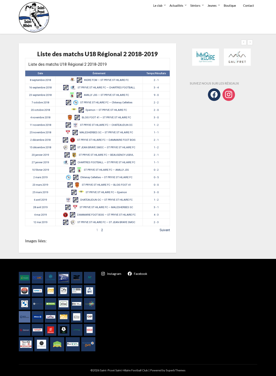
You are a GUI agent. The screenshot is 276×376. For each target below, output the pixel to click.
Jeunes (212, 5)
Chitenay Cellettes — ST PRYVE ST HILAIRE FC (106, 177)
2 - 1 (156, 80)
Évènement (99, 73)
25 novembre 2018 (40, 132)
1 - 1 (156, 132)
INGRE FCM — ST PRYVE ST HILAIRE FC (106, 80)
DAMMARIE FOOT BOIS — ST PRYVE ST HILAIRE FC (106, 214)
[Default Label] (228, 94)
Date (40, 73)
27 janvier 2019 (40, 162)
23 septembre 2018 (40, 94)
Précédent (32, 230)
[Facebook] (214, 94)
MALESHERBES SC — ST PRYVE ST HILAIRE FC (106, 132)
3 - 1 (156, 207)
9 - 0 (156, 94)
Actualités (176, 5)
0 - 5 (156, 177)
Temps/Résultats (156, 73)
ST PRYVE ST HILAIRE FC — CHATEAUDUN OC (106, 124)
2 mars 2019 (40, 177)
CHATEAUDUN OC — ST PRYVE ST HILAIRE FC (106, 199)
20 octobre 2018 (40, 109)
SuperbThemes (175, 370)
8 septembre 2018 (40, 80)
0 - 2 (156, 169)
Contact (248, 5)
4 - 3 (156, 214)
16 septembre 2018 (40, 87)
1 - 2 (156, 124)
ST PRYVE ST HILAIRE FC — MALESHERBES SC (106, 207)
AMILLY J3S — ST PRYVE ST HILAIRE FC (106, 94)
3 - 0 (156, 117)
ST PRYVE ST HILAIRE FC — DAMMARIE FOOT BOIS (106, 139)
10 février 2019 (40, 169)
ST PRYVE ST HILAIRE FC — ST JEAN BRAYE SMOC (106, 222)
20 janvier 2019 (40, 154)
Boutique (230, 5)
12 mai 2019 (40, 222)
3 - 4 (156, 87)
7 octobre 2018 (40, 102)
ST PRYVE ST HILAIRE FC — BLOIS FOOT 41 (106, 184)
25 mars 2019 (40, 192)
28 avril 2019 (40, 207)
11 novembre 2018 (40, 124)
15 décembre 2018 (40, 147)
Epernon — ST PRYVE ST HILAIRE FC (106, 109)
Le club (157, 5)
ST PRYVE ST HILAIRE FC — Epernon (106, 192)
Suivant (165, 230)
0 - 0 (156, 184)
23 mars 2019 (40, 184)
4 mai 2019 (40, 214)
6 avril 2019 (40, 199)
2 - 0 (156, 109)
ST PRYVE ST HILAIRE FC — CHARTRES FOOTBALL (106, 87)
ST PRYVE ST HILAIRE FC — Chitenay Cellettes (106, 102)
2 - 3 (156, 222)
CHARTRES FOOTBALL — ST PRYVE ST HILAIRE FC (106, 162)
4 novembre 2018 (40, 117)
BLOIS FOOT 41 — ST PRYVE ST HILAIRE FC (106, 117)
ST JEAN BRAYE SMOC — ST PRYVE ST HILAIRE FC (106, 147)
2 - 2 (156, 102)
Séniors (195, 5)
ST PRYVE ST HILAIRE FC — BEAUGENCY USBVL (106, 154)
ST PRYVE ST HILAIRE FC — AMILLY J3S (106, 169)
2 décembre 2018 (40, 139)
